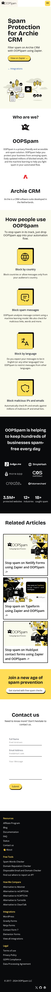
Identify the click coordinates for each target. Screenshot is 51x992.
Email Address (16, 750)
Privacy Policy (9, 955)
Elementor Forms (11, 934)
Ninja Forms (9, 925)
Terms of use (9, 950)
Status (6, 840)
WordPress (8, 916)
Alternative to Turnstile (14, 900)
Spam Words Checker (13, 861)
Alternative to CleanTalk (14, 904)
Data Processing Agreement (17, 963)
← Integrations (15, 68)
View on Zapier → (19, 58)
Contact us (8, 845)
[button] (47, 3)
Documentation (11, 832)
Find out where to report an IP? (18, 874)
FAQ (5, 836)
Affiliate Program (11, 823)
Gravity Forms (10, 921)
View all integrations (13, 938)
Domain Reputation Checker (17, 866)
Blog (5, 827)
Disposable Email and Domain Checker (22, 870)
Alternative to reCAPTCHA (15, 891)
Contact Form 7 (10, 929)
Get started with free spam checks (25, 690)
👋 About (7, 849)
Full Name (14, 739)
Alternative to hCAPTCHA (15, 895)
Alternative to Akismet (14, 886)
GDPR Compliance (12, 959)
